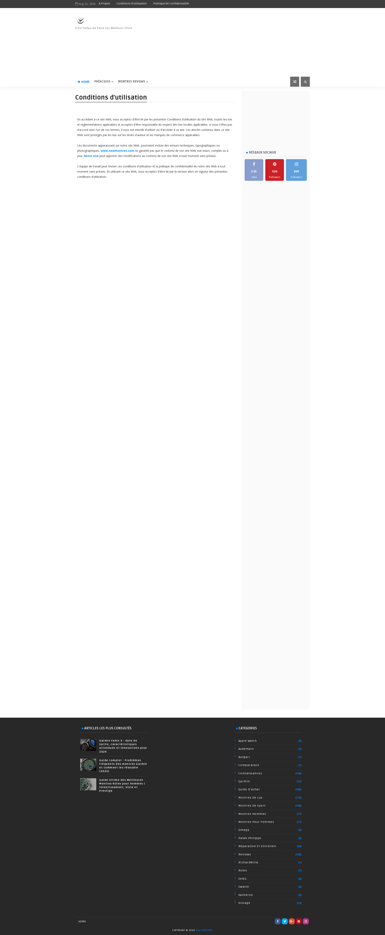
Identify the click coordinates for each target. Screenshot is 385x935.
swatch (243, 886)
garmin (244, 781)
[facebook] (278, 921)
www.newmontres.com (117, 151)
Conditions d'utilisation (132, 3)
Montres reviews (131, 81)
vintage (244, 903)
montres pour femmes (256, 822)
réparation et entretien (257, 846)
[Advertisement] (236, 42)
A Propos (104, 3)
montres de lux (250, 797)
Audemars (246, 749)
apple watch (247, 741)
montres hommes (252, 814)
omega (243, 830)
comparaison (248, 765)
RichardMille (248, 862)
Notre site (91, 156)
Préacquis (102, 81)
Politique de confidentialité (171, 3)
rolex (242, 870)
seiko (242, 878)
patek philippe (249, 838)
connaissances (250, 773)
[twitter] (285, 921)
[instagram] (306, 921)
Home (85, 81)
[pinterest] (299, 921)
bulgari (244, 757)
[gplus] (292, 921)
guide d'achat (249, 789)
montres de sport (252, 805)
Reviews (244, 854)
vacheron (245, 895)
